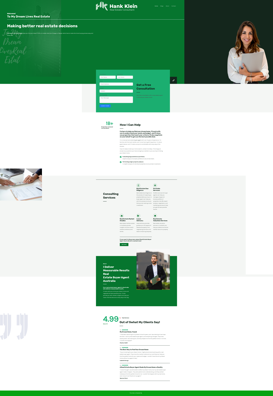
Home (156, 6)
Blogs (161, 6)
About (167, 6)
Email (101, 81)
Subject (102, 88)
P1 (142, 393)
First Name (103, 74)
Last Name (120, 74)
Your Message (103, 95)
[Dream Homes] (116, 6)
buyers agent (137, 140)
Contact (173, 6)
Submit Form (105, 106)
